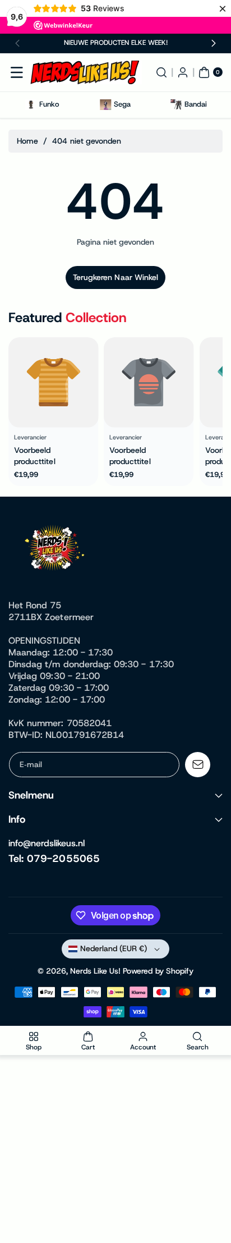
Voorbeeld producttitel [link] (35, 455)
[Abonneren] (197, 764)
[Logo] (56, 550)
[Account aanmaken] (182, 72)
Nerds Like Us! (95, 971)
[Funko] (31, 104)
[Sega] (105, 104)
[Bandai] (175, 104)
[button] (17, 43)
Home (27, 141)
